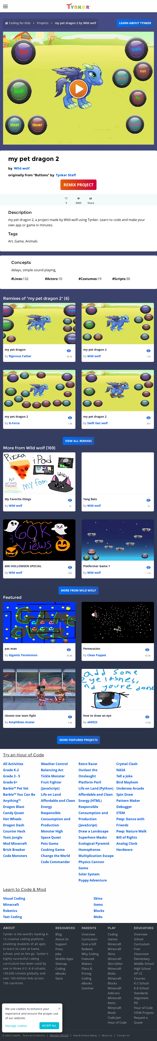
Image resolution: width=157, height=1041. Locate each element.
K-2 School (141, 983)
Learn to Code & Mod (24, 889)
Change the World (55, 856)
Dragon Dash (13, 825)
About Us (61, 939)
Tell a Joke (124, 776)
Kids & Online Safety (85, 1035)
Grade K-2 (11, 770)
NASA (120, 770)
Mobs (98, 917)
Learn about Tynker (135, 23)
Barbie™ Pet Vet (15, 788)
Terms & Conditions (34, 1035)
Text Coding (12, 917)
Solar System (89, 874)
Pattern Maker (128, 800)
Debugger (124, 806)
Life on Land (51, 794)
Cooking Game (53, 849)
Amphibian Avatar (22, 722)
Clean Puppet (96, 655)
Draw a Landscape (93, 831)
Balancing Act (52, 770)
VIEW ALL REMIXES (78, 441)
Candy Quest (13, 813)
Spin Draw (124, 794)
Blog (58, 934)
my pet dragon (15, 349)
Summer (88, 988)
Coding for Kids (19, 23)
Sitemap (61, 964)
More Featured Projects (78, 740)
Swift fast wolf (97, 423)
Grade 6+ (10, 782)
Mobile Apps (64, 959)
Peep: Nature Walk (131, 831)
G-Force (14, 423)
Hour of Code (117, 1022)
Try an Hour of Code (23, 754)
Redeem (87, 949)
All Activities (13, 764)
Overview (88, 934)
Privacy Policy (59, 1035)
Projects (42, 23)
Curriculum (89, 939)
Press (59, 949)
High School (142, 968)
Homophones (89, 849)
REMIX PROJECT (78, 184)
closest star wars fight (20, 715)
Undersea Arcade (130, 788)
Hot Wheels (12, 819)
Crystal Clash (127, 764)
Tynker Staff (66, 175)
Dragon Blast (13, 806)
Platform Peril (89, 782)
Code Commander (55, 862)
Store (59, 978)
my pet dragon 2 (95, 349)
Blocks (99, 910)
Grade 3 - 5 (11, 776)
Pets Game (49, 843)
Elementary (142, 959)
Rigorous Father (20, 356)
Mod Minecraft (15, 843)
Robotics (10, 910)
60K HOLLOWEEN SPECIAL (23, 566)
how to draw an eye (97, 715)
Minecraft (11, 904)
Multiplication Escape (96, 856)
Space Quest (51, 837)
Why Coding (90, 954)
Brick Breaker (14, 849)
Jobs (58, 954)
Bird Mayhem (127, 782)
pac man (11, 648)
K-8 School (141, 988)
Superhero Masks (92, 837)
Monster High (52, 831)
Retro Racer (88, 764)
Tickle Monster (53, 776)
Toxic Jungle (12, 837)
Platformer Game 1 (96, 566)
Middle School (144, 964)
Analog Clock (126, 843)
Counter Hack (14, 831)
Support (61, 944)
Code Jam (114, 1017)
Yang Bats (90, 499)
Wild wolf (21, 168)
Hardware (124, 849)
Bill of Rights (126, 837)
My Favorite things (18, 499)
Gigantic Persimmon (23, 655)
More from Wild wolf (78, 590)
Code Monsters (15, 856)
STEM (120, 813)
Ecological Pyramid (93, 843)
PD (136, 1003)
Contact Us (123, 1035)
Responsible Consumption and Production (55, 819)
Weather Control (54, 764)
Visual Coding (14, 898)
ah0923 (92, 722)
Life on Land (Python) (95, 788)
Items (98, 904)
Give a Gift (89, 944)
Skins (98, 898)
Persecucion (91, 648)
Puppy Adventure (92, 880)
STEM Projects (144, 1013)
